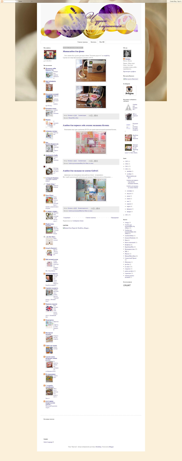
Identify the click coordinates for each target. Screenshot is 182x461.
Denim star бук (55, 347)
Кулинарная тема (130, 249)
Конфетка (127, 245)
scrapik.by (107, 55)
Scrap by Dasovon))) (51, 248)
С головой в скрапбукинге (50, 386)
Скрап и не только (51, 345)
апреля (129, 204)
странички (128, 273)
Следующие (66, 217)
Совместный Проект (130, 258)
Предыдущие (115, 217)
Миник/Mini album (73, 118)
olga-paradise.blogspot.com (52, 143)
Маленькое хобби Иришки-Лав (51, 69)
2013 (126, 166)
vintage (127, 222)
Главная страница (83, 42)
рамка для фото (129, 271)
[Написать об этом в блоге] (92, 115)
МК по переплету (135, 115)
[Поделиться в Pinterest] (97, 115)
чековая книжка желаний (129, 276)
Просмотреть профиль (129, 71)
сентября (129, 191)
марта (129, 206)
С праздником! (55, 122)
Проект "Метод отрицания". (55, 252)
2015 (126, 161)
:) (46, 167)
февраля (129, 209)
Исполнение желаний (52, 94)
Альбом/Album (129, 235)
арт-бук (127, 264)
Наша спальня (55, 239)
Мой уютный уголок (52, 259)
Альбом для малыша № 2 (135, 107)
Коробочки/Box (129, 247)
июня (128, 198)
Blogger (111, 447)
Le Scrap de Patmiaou (52, 178)
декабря (129, 171)
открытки (127, 269)
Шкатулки (128, 262)
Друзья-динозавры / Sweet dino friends (55, 230)
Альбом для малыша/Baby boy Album (78, 211)
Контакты (93, 42)
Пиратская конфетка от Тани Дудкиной (55, 326)
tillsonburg (98, 447)
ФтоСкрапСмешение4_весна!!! (55, 170)
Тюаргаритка (50, 320)
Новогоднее (55, 133)
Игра (126, 240)
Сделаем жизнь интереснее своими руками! (51, 358)
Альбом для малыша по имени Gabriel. (80, 170)
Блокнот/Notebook (130, 238)
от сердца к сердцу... (52, 211)
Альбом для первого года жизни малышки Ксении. (86, 125)
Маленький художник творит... (51, 406)
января (129, 211)
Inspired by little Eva (52, 274)
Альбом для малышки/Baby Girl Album (79, 163)
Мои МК (101, 42)
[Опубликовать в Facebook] (95, 115)
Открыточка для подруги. (55, 337)
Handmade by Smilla (52, 155)
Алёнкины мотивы (51, 131)
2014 (126, 164)
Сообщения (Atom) (78, 221)
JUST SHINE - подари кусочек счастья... (50, 402)
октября (129, 174)
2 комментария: (82, 161)
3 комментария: (82, 115)
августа (129, 193)
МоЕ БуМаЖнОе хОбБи (51, 82)
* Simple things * (51, 184)
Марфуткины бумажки (50, 224)
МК (126, 251)
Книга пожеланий (130, 242)
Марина (48, 120)
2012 (126, 169)
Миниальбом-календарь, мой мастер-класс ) (55, 217)
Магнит (127, 254)
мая (128, 201)
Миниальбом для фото (73, 51)
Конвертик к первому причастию (55, 75)
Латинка (127, 59)
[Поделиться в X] (93, 115)
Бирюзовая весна (55, 186)
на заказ (91, 163)
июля (128, 196)
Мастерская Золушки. (49, 333)
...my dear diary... (51, 237)
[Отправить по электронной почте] (90, 115)
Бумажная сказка (51, 108)
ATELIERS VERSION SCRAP (51, 180)
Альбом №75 (55, 376)
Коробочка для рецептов (135, 136)
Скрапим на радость (52, 288)
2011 (126, 215)
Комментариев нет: (83, 208)
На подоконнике (50, 374)
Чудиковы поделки (51, 304)
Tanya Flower (49, 195)
